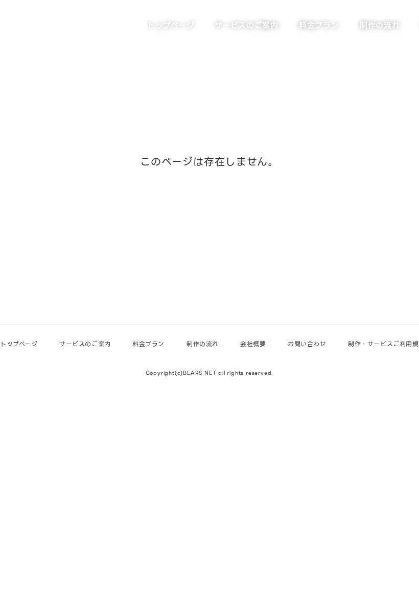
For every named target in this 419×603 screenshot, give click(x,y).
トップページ (170, 25)
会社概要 (253, 344)
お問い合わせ (307, 344)
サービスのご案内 (246, 25)
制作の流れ (380, 25)
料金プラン (319, 25)
